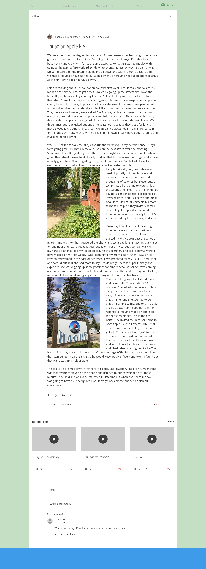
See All (170, 421)
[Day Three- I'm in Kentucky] (54, 439)
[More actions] (157, 37)
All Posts (36, 16)
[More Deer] (152, 439)
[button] (170, 16)
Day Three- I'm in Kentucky (47, 457)
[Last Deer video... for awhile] (103, 439)
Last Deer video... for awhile (97, 457)
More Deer (138, 457)
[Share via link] (70, 395)
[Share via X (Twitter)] (56, 395)
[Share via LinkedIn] (63, 395)
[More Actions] (157, 521)
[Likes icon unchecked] (56, 534)
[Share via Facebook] (48, 395)
